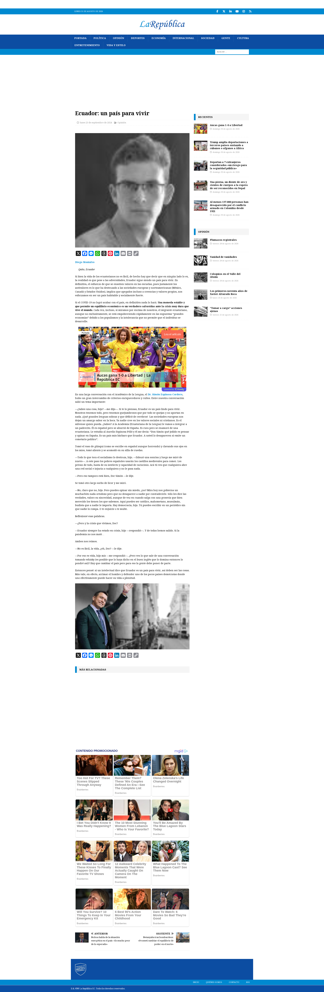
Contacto (234, 982)
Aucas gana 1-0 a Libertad (226, 125)
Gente (225, 38)
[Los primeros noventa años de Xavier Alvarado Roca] (200, 295)
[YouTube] (237, 11)
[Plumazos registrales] (200, 243)
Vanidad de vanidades (223, 256)
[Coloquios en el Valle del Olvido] (200, 277)
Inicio (196, 982)
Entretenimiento (87, 45)
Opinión (118, 38)
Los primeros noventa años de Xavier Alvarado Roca (228, 292)
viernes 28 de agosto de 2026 (225, 244)
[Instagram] (244, 11)
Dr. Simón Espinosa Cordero (165, 394)
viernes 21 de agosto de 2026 (225, 315)
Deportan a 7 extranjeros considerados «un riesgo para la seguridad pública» (228, 165)
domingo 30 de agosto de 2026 (226, 129)
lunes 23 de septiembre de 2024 (96, 122)
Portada (80, 38)
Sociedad (207, 38)
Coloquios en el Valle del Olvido (225, 275)
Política (99, 38)
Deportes (138, 38)
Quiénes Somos (214, 982)
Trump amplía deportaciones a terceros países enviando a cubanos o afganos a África (229, 145)
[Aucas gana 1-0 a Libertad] (200, 129)
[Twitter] (224, 11)
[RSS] (250, 11)
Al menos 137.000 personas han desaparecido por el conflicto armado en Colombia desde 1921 (229, 206)
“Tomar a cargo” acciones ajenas (226, 309)
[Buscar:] (232, 51)
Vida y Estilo (116, 45)
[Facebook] (217, 11)
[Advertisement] (162, 80)
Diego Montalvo (84, 262)
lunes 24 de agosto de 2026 (225, 298)
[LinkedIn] (230, 11)
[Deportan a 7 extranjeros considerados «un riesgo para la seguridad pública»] (200, 166)
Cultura (243, 38)
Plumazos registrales (223, 239)
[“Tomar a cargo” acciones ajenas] (200, 312)
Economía (159, 38)
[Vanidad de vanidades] (200, 260)
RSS (248, 982)
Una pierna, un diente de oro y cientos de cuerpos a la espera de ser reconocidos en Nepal (229, 185)
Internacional (183, 38)
